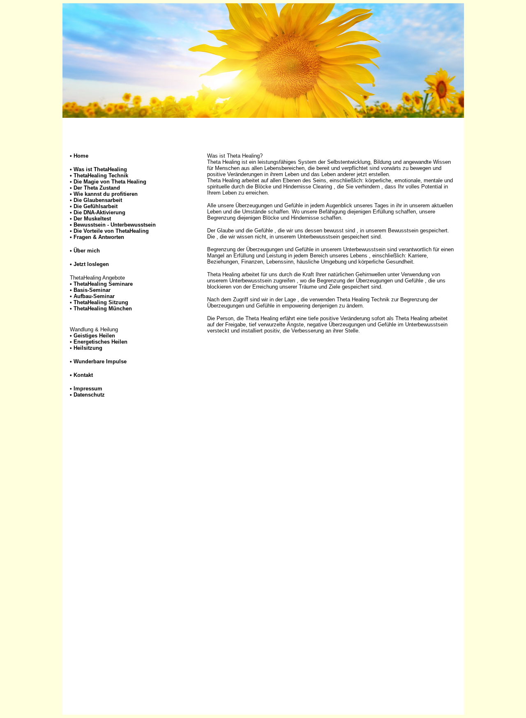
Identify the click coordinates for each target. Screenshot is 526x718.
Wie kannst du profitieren (104, 194)
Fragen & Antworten (99, 237)
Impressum (88, 388)
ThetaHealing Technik (101, 175)
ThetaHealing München (103, 308)
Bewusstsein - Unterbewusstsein (115, 225)
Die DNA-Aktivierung (99, 212)
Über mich (87, 251)
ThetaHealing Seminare (103, 284)
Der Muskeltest (92, 219)
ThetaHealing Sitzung (101, 302)
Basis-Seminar (92, 290)
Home (81, 156)
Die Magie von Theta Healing (108, 182)
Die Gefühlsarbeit (96, 206)
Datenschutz (89, 395)
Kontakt (83, 375)
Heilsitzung (88, 348)
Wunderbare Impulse (100, 361)
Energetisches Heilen (100, 342)
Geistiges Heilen (94, 336)
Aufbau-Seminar (94, 296)
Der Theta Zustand (95, 188)
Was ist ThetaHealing (100, 169)
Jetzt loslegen (91, 264)
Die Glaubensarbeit (98, 200)
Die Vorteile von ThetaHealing (111, 231)
